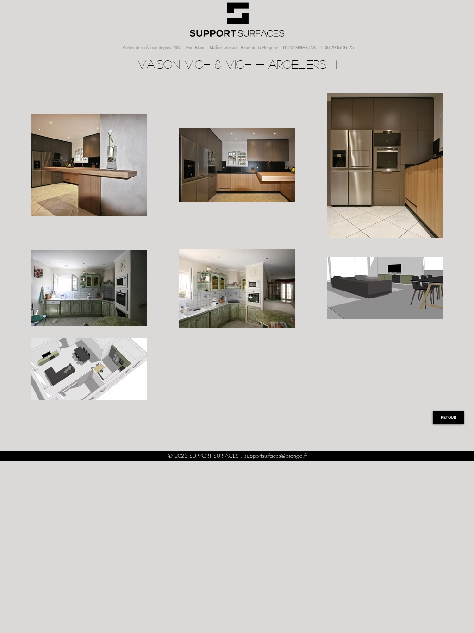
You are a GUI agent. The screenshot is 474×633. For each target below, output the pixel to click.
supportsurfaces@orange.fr (275, 456)
